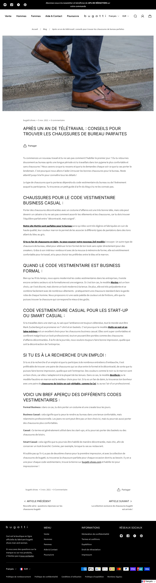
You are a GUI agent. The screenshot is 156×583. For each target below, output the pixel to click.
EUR (26, 569)
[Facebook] (11, 4)
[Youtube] (18, 4)
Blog (45, 29)
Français (10, 569)
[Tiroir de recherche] (135, 16)
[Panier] (150, 16)
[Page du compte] (142, 16)
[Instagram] (5, 4)
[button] (148, 581)
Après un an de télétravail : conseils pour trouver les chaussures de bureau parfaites (88, 29)
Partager (32, 145)
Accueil (35, 29)
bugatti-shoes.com (91, 462)
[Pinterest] (25, 4)
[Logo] (95, 16)
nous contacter (27, 555)
